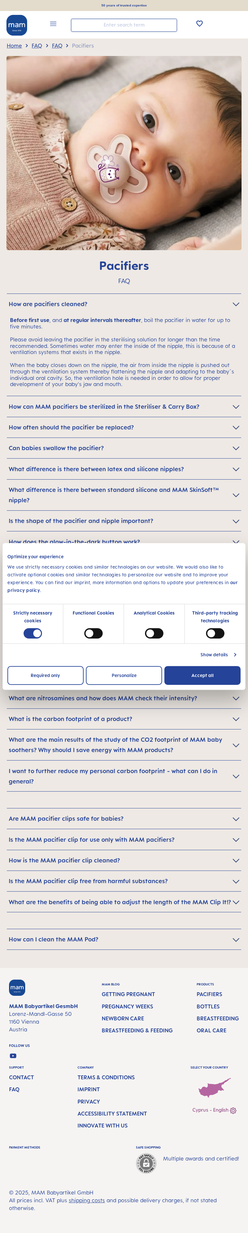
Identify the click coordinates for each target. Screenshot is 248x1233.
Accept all (202, 675)
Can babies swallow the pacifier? (56, 447)
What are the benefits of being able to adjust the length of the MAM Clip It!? (120, 901)
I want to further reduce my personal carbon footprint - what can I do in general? (113, 776)
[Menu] (53, 25)
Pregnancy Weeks (127, 1006)
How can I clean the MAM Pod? (53, 939)
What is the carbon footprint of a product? (70, 718)
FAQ (14, 1089)
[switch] (93, 633)
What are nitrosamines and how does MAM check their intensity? (103, 698)
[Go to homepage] (16, 25)
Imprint (89, 1089)
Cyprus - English (211, 1110)
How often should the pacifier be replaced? (71, 427)
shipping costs (87, 1200)
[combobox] (124, 25)
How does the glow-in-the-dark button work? (74, 541)
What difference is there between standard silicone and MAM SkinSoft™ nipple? (114, 495)
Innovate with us (103, 1125)
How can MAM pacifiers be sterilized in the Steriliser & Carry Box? (104, 406)
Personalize (124, 675)
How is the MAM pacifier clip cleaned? (64, 860)
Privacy (89, 1101)
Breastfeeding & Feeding (137, 1030)
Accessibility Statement (112, 1113)
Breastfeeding (218, 1018)
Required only (45, 675)
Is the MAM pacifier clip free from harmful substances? (88, 880)
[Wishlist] (199, 23)
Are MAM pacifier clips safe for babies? (66, 818)
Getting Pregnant (128, 994)
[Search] (170, 25)
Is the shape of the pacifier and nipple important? (81, 520)
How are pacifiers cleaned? (48, 303)
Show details (214, 654)
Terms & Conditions (106, 1077)
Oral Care (211, 1030)
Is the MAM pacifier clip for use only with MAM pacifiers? (91, 839)
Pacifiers (209, 994)
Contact (21, 1077)
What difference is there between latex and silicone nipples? (96, 468)
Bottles (208, 1006)
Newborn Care (123, 1018)
